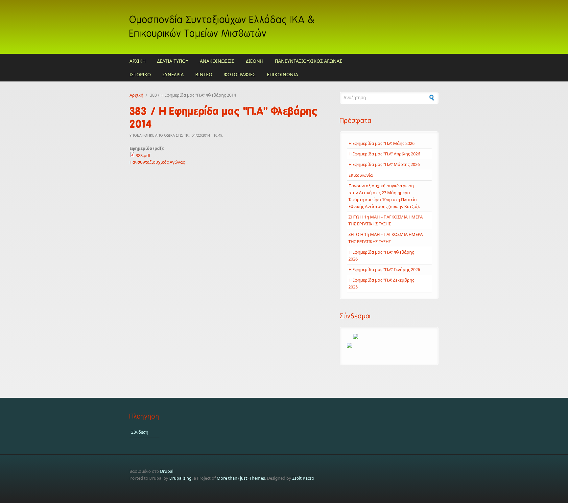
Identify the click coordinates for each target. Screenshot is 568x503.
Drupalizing (180, 478)
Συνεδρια (173, 74)
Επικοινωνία (360, 175)
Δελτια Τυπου (172, 61)
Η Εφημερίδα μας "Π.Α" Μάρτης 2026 (384, 164)
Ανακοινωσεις (217, 61)
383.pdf (143, 155)
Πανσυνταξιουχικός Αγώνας (157, 162)
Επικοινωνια (282, 74)
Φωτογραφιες (239, 74)
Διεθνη (254, 61)
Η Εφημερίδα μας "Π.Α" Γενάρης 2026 (384, 269)
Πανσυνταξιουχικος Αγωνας (308, 61)
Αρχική (136, 95)
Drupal (166, 471)
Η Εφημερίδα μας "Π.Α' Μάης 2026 (381, 143)
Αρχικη (138, 61)
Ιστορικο (140, 74)
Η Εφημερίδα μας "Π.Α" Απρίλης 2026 (384, 154)
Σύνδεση (139, 432)
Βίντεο (203, 74)
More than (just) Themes (241, 478)
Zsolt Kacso (303, 478)
